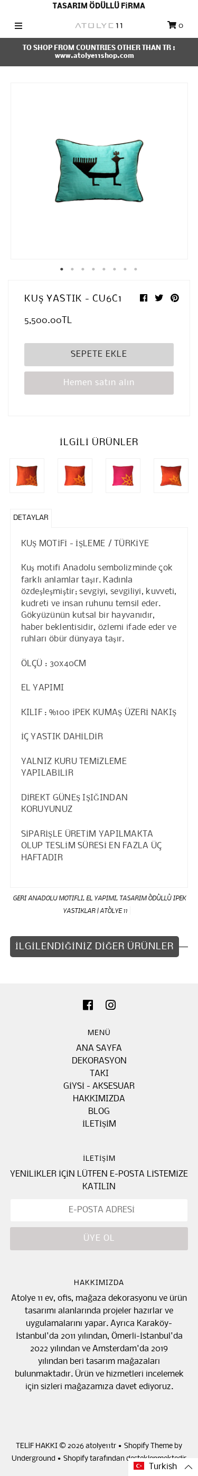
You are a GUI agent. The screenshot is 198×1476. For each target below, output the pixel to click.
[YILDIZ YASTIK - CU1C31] (123, 476)
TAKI (99, 1073)
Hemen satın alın (99, 382)
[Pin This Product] (175, 299)
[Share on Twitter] (160, 299)
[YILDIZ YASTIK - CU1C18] (75, 476)
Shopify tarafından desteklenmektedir (124, 1459)
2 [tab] (73, 269)
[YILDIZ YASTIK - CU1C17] (27, 476)
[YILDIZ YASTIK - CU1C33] (171, 476)
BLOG (99, 1111)
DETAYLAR (31, 518)
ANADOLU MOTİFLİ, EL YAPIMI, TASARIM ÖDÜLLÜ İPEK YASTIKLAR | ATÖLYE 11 (107, 904)
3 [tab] (83, 269)
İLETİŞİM (99, 1124)
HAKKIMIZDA (99, 1099)
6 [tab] (115, 269)
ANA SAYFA (99, 1048)
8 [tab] (136, 269)
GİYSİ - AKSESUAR (99, 1086)
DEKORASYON (99, 1061)
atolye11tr (101, 1446)
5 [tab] (104, 269)
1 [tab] (62, 269)
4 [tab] (94, 269)
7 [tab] (125, 269)
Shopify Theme (148, 1446)
